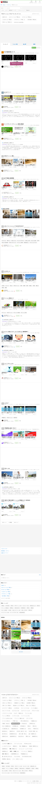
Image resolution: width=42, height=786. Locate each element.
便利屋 (15, 746)
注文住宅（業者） (33, 731)
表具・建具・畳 (22, 733)
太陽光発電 (14, 728)
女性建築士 (23, 728)
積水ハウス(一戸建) (30, 705)
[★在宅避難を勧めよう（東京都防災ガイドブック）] (26, 634)
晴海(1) (3, 605)
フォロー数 (15, 44)
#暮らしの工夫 (27, 240)
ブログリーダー (4, 548)
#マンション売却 (24, 312)
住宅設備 (22, 726)
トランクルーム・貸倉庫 (26, 751)
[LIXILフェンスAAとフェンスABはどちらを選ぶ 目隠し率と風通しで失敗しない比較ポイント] (6, 644)
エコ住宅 (16, 708)
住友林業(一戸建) (31, 702)
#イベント (7, 285)
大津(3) (10, 610)
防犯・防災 (5, 753)
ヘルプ (40, 781)
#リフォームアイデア (33, 242)
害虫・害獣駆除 (23, 746)
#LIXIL (38, 240)
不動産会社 (28, 10)
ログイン (36, 2)
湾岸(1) (12, 605)
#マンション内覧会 (17, 312)
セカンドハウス (6, 710)
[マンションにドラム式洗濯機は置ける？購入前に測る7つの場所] (6, 625)
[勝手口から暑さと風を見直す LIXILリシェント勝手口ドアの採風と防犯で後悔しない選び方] (6, 634)
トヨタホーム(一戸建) (7, 19)
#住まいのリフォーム (12, 242)
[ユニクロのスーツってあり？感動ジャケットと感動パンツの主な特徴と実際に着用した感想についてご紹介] (35, 625)
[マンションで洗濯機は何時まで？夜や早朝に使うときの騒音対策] (16, 625)
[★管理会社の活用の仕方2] (35, 634)
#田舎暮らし (4, 417)
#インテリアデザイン (20, 240)
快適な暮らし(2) (33, 605)
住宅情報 (15, 726)
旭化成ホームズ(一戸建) (18, 705)
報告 (20, 66)
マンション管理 (6, 715)
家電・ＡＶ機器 (14, 751)
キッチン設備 (34, 708)
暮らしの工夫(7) (24, 610)
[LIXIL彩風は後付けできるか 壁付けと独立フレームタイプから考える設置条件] (16, 644)
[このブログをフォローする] (16, 66)
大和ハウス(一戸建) (6, 705)
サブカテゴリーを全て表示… (19, 22)
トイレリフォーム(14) (5, 612)
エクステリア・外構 (6, 708)
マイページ (24, 781)
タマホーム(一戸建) (26, 17)
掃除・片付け (13, 748)
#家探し (30, 285)
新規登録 (20, 781)
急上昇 (24, 44)
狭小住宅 (4, 733)
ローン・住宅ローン (17, 759)
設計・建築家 (32, 733)
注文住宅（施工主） (21, 731)
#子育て (3, 285)
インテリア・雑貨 (7, 743)
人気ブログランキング (4, 2)
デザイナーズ (35, 710)
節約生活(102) (22, 768)
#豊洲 (24, 285)
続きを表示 (21, 651)
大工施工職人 (5, 728)
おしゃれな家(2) (4, 610)
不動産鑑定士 (24, 753)
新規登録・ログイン (5, 550)
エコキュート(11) (26, 605)
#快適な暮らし (26, 242)
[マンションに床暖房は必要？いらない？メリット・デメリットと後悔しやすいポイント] (26, 625)
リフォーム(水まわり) (7, 718)
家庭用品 (4, 751)
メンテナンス (15, 715)
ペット (17, 756)
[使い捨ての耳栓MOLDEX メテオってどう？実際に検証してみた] (26, 644)
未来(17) (38, 605)
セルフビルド (15, 710)
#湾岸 (27, 285)
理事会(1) (16, 768)
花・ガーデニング (7, 756)
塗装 (34, 726)
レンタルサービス (6, 746)
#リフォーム (4, 240)
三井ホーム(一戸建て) (7, 22)
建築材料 (34, 736)
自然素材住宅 (13, 733)
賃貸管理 (4, 748)
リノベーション (25, 715)
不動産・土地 (5, 723)
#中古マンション (16, 285)
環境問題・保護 (6, 759)
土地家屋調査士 (14, 753)
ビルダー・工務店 (18, 713)
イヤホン (2, 10)
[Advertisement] (21, 33)
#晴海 (6, 287)
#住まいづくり (13, 240)
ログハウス (29, 718)
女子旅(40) (7, 605)
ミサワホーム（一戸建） (19, 19)
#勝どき (37, 285)
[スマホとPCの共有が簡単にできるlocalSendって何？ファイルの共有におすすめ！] (35, 644)
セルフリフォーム (25, 710)
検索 (21, 8)
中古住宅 (24, 723)
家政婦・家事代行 (33, 746)
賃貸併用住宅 (13, 736)
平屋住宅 (35, 728)
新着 (34, 44)
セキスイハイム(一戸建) (14, 17)
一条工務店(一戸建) (31, 19)
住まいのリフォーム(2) (16, 610)
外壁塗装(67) (28, 768)
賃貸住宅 (4, 736)
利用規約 (37, 781)
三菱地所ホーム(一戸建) (19, 702)
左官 (29, 728)
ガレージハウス (25, 708)
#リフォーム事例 (20, 242)
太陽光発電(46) (22, 612)
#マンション (4, 312)
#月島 (21, 285)
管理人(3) (30, 610)
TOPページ (16, 781)
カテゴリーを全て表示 (5, 598)
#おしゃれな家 (33, 240)
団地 (29, 726)
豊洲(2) (37, 768)
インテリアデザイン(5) (14, 612)
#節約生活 (15, 417)
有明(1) (33, 768)
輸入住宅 (21, 736)
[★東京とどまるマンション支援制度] (16, 634)
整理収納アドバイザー (13, 10)
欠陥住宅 (11, 731)
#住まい (11, 285)
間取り (28, 736)
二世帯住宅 (32, 723)
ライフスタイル (26, 756)
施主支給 (4, 731)
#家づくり (8, 240)
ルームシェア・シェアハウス (25, 748)
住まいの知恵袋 (6, 726)
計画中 (4, 17)
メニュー (40, 2)
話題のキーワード (4, 552)
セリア (6, 10)
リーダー (31, 2)
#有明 (34, 285)
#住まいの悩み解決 (5, 242)
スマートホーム (18, 743)
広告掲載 (33, 781)
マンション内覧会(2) (10, 768)
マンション (28, 713)
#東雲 (3, 287)
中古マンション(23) (18, 605)
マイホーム (27, 743)
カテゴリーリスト (35, 13)
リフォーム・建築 (19, 718)
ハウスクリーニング (21, 10)
